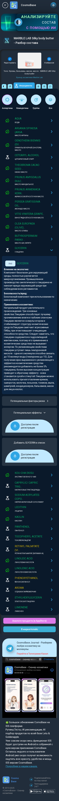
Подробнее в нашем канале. (22, 766)
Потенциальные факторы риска (27, 401)
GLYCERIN (22, 263)
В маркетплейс (29, 629)
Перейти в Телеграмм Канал (32, 653)
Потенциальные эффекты (28, 412)
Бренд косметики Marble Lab (29, 77)
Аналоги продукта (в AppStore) (29, 620)
